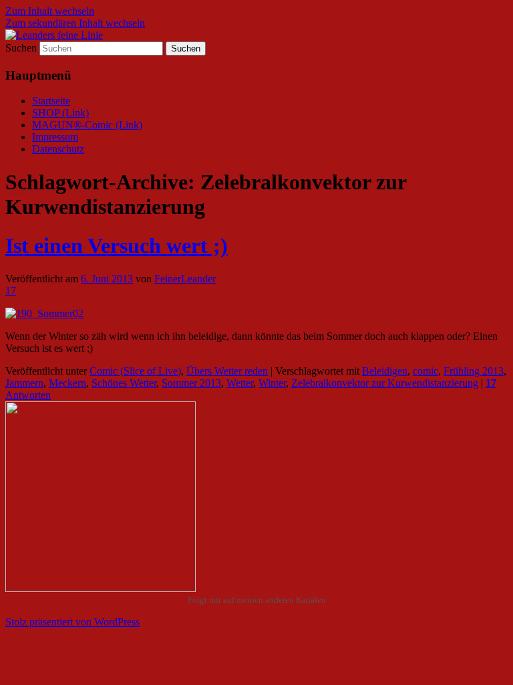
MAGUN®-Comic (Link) (87, 124)
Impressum (55, 136)
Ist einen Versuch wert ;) (116, 245)
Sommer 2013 (191, 383)
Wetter (239, 383)
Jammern (24, 383)
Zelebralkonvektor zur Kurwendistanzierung (384, 383)
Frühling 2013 (474, 371)
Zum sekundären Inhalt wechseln (75, 23)
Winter (272, 383)
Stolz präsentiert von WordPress (72, 621)
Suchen (21, 48)
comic (425, 371)
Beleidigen (384, 371)
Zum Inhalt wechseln (49, 11)
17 (10, 290)
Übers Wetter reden (227, 371)
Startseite (51, 100)
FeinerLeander (185, 278)
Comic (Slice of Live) (135, 371)
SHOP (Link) (60, 112)
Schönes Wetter (124, 383)
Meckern (67, 383)
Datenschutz (58, 149)
